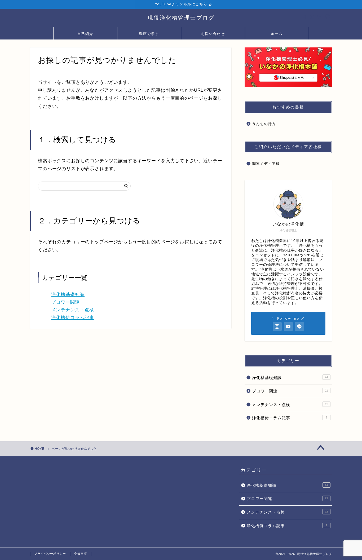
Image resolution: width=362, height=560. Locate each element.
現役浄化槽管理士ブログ (181, 17)
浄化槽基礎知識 (68, 294)
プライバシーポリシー (50, 553)
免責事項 (80, 553)
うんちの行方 (264, 124)
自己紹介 (85, 34)
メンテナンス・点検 (72, 309)
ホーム (277, 34)
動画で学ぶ (149, 34)
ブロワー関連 (65, 302)
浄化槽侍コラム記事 (72, 317)
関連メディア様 (266, 164)
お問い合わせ (213, 34)
